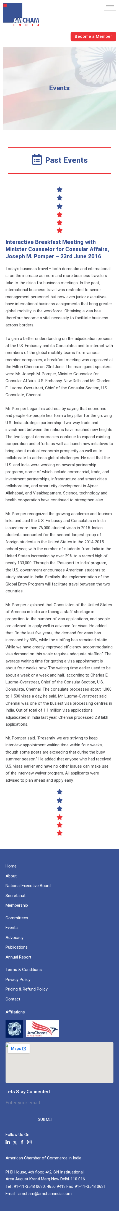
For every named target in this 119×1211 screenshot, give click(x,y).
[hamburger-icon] (110, 7)
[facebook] (22, 1142)
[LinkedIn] (8, 1142)
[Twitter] (15, 1142)
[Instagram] (29, 1142)
